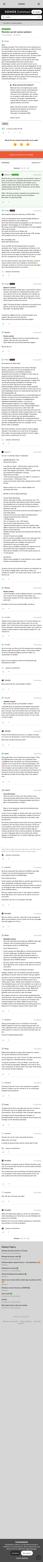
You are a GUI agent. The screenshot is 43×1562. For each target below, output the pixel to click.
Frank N (7, 790)
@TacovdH (5, 757)
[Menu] (4, 4)
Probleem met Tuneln (9, 1268)
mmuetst (7, 617)
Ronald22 (7, 913)
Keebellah (7, 867)
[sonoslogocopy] (21, 4)
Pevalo (6, 41)
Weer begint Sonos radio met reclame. (15, 1305)
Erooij (6, 754)
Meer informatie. (31, 1549)
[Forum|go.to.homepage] (16, 11)
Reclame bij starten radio (10, 1256)
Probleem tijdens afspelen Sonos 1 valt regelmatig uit (20, 1262)
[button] (2, 12)
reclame (5, 124)
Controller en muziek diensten (12, 23)
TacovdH (7, 645)
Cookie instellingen (26, 1321)
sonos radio (6, 1294)
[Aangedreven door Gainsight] (22, 1317)
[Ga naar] (3, 17)
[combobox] (21, 17)
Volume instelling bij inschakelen (13, 1274)
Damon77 (7, 175)
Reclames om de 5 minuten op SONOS (15, 1288)
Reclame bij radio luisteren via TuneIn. (15, 1251)
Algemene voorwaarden (10, 1321)
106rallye (7, 680)
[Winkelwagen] (39, 4)
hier (35, 660)
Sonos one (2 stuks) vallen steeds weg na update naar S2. (21, 1280)
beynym (7, 332)
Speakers (5, 1265)
